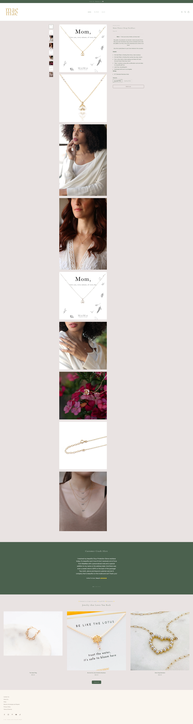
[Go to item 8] (51, 68)
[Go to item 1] (51, 26)
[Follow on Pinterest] (12, 714)
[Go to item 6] (51, 58)
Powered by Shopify (18, 719)
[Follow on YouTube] (16, 714)
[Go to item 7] (51, 63)
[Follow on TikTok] (20, 714)
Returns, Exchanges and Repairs (12, 704)
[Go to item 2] (51, 32)
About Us (6, 699)
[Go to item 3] (51, 38)
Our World (96, 11)
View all (96, 682)
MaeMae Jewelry (116, 25)
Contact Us (6, 696)
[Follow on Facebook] (4, 714)
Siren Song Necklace (160, 672)
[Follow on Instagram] (8, 714)
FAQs (5, 701)
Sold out (128, 86)
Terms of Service (8, 709)
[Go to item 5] (51, 52)
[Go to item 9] (51, 74)
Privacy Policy (7, 706)
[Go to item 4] (51, 46)
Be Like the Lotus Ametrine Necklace (96, 672)
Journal (103, 11)
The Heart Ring (33, 672)
